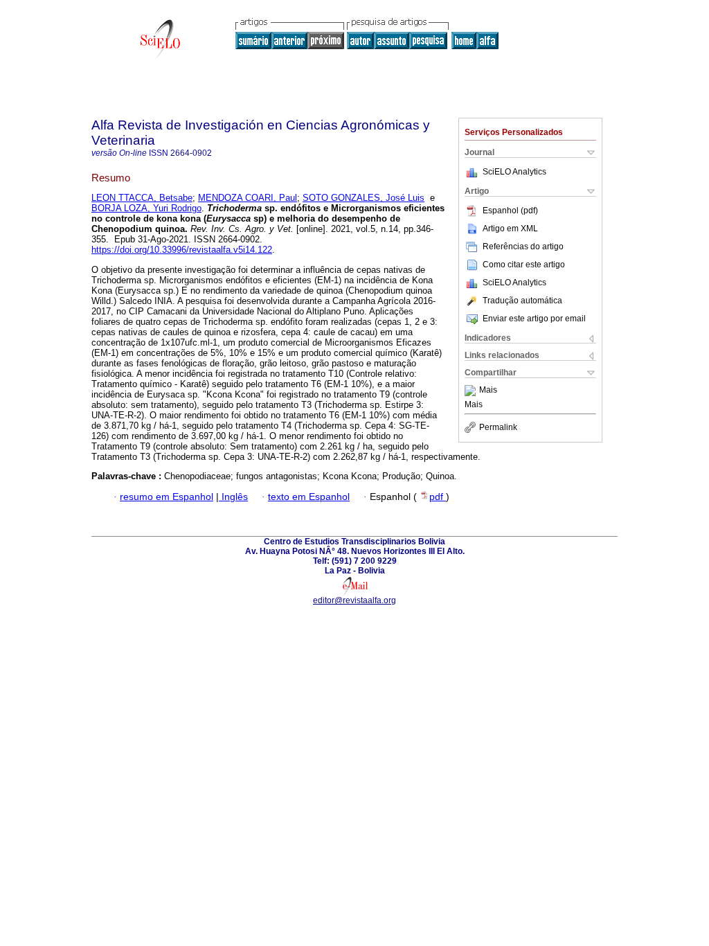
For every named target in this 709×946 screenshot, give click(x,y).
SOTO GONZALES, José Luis (363, 198)
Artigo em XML (510, 228)
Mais (488, 390)
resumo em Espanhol (166, 497)
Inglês (233, 497)
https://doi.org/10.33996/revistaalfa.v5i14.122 (181, 249)
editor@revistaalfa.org (354, 600)
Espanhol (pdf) (510, 210)
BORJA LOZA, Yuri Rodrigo (146, 208)
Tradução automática (522, 300)
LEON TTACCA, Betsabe (141, 198)
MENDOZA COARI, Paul (247, 198)
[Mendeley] (472, 390)
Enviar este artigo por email (534, 318)
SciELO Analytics (514, 172)
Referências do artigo (523, 246)
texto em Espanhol (309, 497)
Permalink (498, 427)
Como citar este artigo (524, 264)
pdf (437, 497)
